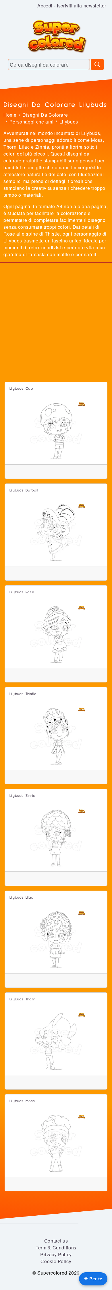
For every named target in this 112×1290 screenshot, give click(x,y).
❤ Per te (93, 1278)
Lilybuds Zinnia (22, 796)
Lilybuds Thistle (22, 694)
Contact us (56, 1240)
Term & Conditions (56, 1247)
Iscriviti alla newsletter (81, 5)
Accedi (45, 5)
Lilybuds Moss (22, 1101)
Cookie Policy (55, 1261)
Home (10, 115)
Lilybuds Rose (21, 592)
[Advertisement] (56, 323)
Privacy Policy (56, 1254)
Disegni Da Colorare (45, 115)
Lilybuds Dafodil (23, 490)
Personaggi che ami (31, 121)
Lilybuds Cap (21, 389)
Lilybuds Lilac (21, 897)
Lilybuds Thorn (22, 999)
